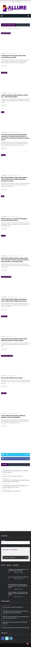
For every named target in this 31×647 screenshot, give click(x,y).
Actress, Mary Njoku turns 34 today (12, 378)
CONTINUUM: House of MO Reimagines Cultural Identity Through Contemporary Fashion (18, 586)
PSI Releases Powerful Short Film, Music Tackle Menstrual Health (13, 56)
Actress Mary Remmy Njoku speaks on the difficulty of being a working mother (14, 339)
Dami (3, 336)
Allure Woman (4, 72)
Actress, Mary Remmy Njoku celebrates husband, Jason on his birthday (13, 416)
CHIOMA (4, 53)
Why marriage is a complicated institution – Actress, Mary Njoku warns (14, 219)
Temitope (4, 92)
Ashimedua (4, 132)
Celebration (4, 276)
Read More (4, 65)
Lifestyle (3, 155)
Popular (8, 565)
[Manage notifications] (27, 644)
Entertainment (4, 33)
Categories (3, 540)
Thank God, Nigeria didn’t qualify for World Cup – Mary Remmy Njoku (14, 96)
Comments (16, 565)
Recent (3, 565)
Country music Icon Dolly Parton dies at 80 (18, 577)
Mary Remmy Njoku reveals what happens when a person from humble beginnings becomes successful (14, 179)
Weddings (9, 276)
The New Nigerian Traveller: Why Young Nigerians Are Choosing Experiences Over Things (18, 593)
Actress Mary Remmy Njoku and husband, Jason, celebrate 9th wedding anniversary (14, 300)
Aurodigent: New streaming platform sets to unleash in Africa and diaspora (18, 570)
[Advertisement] (15, 440)
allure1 (4, 375)
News (9, 33)
